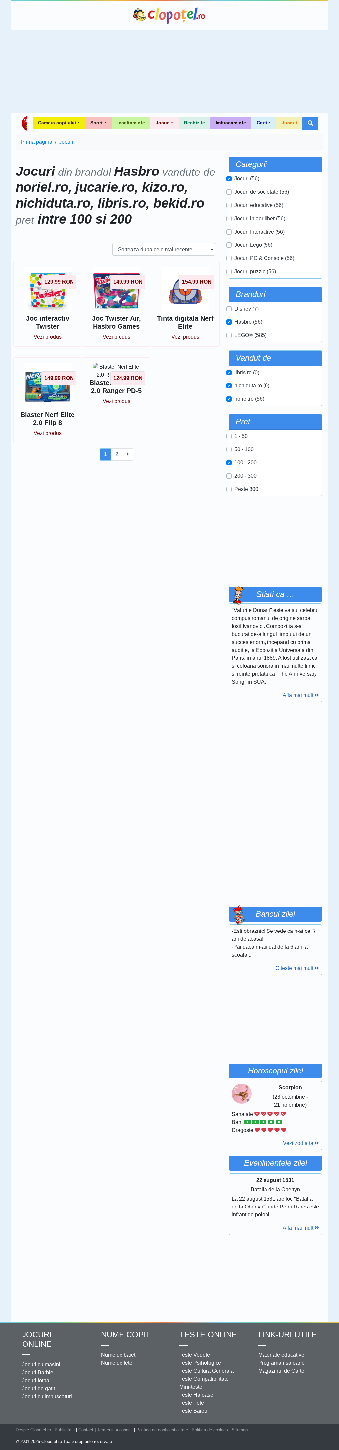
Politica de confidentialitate (162, 1429)
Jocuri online (37, 1339)
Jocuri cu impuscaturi (47, 1396)
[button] (310, 123)
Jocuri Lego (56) (253, 245)
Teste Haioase (196, 1395)
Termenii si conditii (115, 1429)
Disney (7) (246, 308)
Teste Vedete (194, 1355)
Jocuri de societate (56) (261, 192)
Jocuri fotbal (36, 1380)
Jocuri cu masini (41, 1364)
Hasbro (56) (248, 322)
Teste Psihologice (200, 1363)
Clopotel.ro (169, 16)
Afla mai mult (299, 695)
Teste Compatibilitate (204, 1379)
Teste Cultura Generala (206, 1371)
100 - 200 (245, 462)
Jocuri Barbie (37, 1372)
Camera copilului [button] (57, 122)
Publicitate (65, 1429)
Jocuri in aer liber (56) (259, 218)
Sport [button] (96, 122)
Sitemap (240, 1429)
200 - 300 (245, 476)
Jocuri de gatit (38, 1388)
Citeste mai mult (295, 968)
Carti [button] (262, 122)
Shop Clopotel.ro (24, 123)
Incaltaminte (131, 122)
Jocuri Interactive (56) (259, 232)
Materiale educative (281, 1355)
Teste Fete (191, 1403)
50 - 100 (244, 449)
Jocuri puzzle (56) (255, 271)
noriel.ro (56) (249, 399)
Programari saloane (281, 1363)
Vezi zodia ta (299, 1143)
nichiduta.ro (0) (251, 385)
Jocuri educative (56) (258, 205)
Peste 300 (246, 489)
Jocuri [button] (163, 122)
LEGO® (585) (250, 335)
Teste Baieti (193, 1411)
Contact (85, 1429)
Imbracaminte (231, 122)
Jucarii (289, 122)
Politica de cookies (210, 1429)
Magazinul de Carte (281, 1371)
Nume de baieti (119, 1355)
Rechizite (194, 122)
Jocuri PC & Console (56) (264, 258)
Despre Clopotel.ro (33, 1429)
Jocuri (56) (246, 178)
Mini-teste (190, 1387)
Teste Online (208, 1334)
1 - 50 (241, 436)
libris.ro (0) (246, 372)
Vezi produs (48, 337)
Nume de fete (116, 1363)
